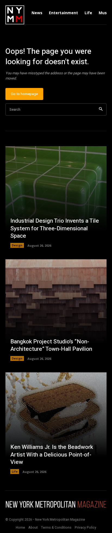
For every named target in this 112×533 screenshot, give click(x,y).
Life (15, 471)
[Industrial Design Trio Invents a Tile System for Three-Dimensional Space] (56, 197)
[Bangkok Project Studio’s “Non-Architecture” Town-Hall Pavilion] (56, 310)
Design (17, 245)
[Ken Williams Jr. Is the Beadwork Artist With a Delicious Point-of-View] (56, 423)
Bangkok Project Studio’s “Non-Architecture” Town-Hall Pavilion (51, 345)
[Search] (101, 109)
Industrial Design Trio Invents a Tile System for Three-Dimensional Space (54, 228)
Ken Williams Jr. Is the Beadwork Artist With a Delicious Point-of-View (51, 454)
